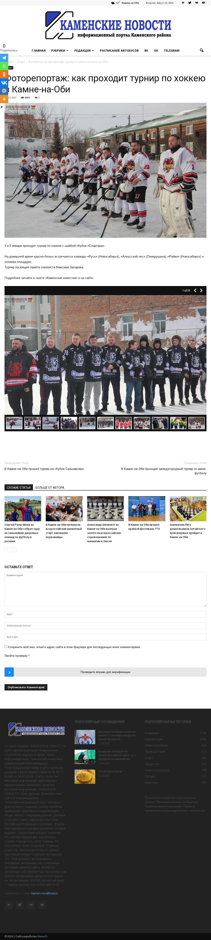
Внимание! (152, 733)
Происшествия (155, 751)
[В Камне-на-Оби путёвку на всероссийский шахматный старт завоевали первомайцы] (64, 508)
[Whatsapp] (4, 66)
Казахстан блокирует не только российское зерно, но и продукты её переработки (117, 755)
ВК (146, 50)
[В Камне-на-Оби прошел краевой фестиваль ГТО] (146, 508)
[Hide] (1, 107)
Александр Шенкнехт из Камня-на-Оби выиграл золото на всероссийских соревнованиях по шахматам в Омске (104, 533)
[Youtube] (203, 3)
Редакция (82, 50)
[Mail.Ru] (4, 91)
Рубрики (58, 50)
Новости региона (157, 770)
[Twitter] (190, 3)
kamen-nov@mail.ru (45, 893)
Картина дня (153, 739)
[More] (4, 99)
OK (156, 50)
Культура (151, 782)
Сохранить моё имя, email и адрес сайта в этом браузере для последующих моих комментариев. (74, 647)
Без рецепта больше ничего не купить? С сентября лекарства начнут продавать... (117, 735)
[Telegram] (4, 58)
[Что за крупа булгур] (85, 777)
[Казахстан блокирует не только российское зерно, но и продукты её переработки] (85, 757)
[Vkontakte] (4, 82)
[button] (201, 51)
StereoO (42, 936)
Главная (39, 50)
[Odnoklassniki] (4, 74)
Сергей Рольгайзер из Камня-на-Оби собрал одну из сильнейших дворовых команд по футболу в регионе (22, 533)
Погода (150, 776)
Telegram (171, 50)
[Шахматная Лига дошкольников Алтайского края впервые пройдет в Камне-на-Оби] (188, 508)
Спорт (149, 758)
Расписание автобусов (119, 50)
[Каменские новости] (105, 26)
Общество (152, 764)
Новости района (156, 745)
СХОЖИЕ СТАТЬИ (18, 487)
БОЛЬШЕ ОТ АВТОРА (49, 487)
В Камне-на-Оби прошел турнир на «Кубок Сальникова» (44, 469)
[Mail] (183, 3)
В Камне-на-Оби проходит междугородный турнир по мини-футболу (163, 471)
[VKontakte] (196, 3)
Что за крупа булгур (110, 771)
